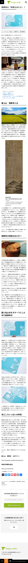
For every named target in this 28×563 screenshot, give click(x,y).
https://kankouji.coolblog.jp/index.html (12, 460)
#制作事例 (19, 481)
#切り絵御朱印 (12, 481)
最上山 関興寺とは (8, 93)
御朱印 (16, 31)
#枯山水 (23, 481)
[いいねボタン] (14, 527)
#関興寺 (3, 483)
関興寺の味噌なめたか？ (9, 94)
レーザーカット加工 (7, 31)
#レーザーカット (5, 481)
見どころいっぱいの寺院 (9, 98)
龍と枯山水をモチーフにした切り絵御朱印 (13, 96)
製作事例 (22, 31)
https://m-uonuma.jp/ (7, 468)
